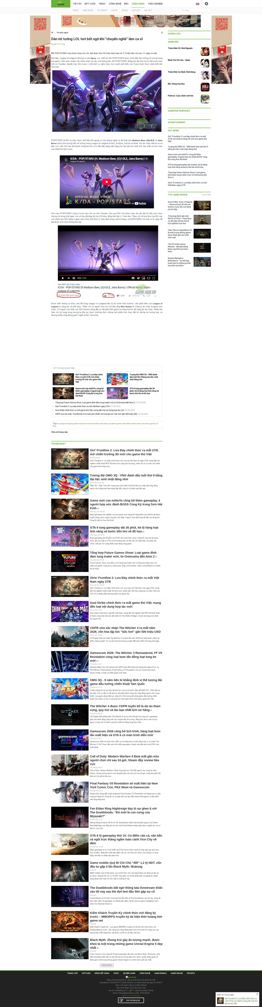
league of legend (66, 424)
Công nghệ (115, 3)
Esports (191, 973)
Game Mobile (160, 973)
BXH (126, 3)
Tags (55, 423)
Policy (137, 996)
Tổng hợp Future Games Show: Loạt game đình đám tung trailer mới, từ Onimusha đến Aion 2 (95, 402)
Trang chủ (72, 973)
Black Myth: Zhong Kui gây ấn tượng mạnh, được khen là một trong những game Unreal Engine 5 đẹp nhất (126, 943)
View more (107, 965)
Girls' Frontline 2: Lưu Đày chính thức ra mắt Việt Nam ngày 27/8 (82, 406)
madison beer (136, 424)
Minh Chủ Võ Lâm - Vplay (179, 60)
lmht (101, 424)
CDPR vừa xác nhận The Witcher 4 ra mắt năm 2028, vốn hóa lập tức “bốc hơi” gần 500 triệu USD (96, 414)
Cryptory (136, 10)
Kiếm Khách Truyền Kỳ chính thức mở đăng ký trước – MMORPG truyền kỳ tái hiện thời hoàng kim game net (126, 916)
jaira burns (145, 424)
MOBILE (76, 10)
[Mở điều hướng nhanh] (162, 32)
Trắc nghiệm (155, 3)
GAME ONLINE (88, 10)
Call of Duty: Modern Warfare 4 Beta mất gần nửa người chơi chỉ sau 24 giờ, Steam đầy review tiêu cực (124, 760)
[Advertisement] (106, 342)
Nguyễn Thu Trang (58, 44)
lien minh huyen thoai (91, 424)
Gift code (90, 3)
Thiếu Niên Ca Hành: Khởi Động (181, 72)
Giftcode (86, 973)
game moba (78, 424)
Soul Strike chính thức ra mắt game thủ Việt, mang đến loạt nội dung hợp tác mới (89, 410)
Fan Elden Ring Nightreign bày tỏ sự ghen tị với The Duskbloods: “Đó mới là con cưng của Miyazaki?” (123, 812)
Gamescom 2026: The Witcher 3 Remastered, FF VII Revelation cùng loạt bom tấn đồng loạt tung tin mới (126, 656)
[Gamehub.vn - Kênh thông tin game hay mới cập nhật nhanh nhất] (60, 3)
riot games (112, 424)
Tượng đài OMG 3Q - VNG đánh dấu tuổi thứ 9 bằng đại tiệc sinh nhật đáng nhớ (144, 377)
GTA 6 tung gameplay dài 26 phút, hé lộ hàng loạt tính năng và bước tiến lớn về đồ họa (144, 390)
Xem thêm (206, 195)
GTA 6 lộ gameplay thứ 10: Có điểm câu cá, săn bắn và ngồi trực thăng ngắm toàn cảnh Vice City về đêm (126, 839)
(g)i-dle (152, 424)
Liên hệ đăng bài (133, 1000)
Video (102, 3)
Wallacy (148, 10)
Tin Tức (77, 3)
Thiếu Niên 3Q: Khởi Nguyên (180, 48)
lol (58, 424)
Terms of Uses (128, 996)
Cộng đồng (138, 3)
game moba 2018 (123, 424)
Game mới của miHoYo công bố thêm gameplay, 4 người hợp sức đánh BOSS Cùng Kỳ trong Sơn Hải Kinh (89, 392)
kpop (106, 424)
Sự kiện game (129, 973)
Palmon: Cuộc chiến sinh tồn (180, 96)
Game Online (177, 973)
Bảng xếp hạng (102, 973)
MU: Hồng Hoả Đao (176, 84)
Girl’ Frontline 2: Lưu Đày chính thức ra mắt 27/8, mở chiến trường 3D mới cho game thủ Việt (89, 378)
